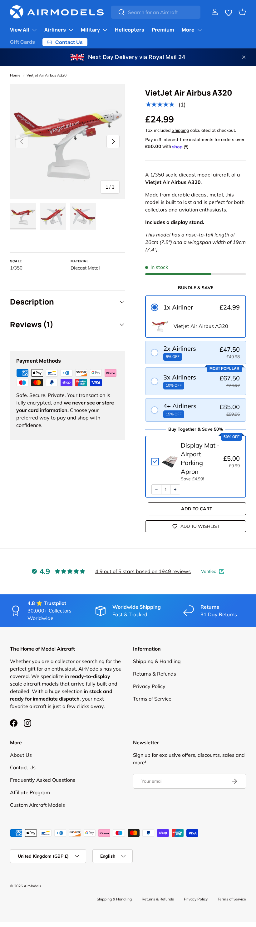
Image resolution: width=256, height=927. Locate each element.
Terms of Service (152, 699)
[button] (228, 12)
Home (15, 75)
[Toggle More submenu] (199, 30)
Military (90, 29)
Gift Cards (22, 41)
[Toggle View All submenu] (34, 30)
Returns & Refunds (154, 674)
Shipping (180, 130)
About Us (21, 755)
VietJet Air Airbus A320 (46, 75)
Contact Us (23, 767)
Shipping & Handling (157, 661)
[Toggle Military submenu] (105, 30)
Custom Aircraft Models (37, 805)
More (188, 29)
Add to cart (196, 509)
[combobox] (155, 12)
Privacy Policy (149, 686)
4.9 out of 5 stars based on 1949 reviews (143, 571)
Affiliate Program (30, 792)
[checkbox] (195, 461)
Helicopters (129, 29)
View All (19, 29)
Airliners (55, 29)
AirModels (32, 886)
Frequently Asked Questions (42, 780)
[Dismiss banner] (244, 57)
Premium (163, 29)
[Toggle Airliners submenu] (71, 30)
